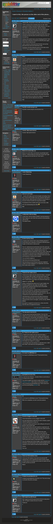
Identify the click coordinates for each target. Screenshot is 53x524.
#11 (50, 310)
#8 (50, 212)
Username (5, 40)
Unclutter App (6, 63)
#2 (50, 55)
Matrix (6, 17)
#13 (50, 351)
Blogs (5, 135)
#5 (50, 149)
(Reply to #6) (24, 192)
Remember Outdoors (27, 11)
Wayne (15, 456)
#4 (50, 128)
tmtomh (15, 57)
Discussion (19, 11)
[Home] (11, 6)
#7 (50, 192)
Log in (13, 18)
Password (5, 44)
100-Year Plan (43, 8)
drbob (14, 130)
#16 (50, 414)
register (17, 18)
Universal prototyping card (6, 81)
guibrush (5, 108)
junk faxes (35, 385)
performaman (16, 172)
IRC (6, 16)
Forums (7, 8)
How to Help (6, 170)
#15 (50, 394)
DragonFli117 (16, 214)
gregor (4, 123)
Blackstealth (16, 375)
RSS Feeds (6, 138)
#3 (50, 105)
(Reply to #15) (25, 414)
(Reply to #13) (24, 373)
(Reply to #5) (24, 170)
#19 (50, 495)
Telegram (7, 26)
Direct (5, 62)
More (9, 97)
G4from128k (16, 239)
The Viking (5, 129)
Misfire (6, 20)
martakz (15, 23)
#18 (50, 474)
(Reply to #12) (25, 351)
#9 (50, 236)
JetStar (15, 151)
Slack (6, 25)
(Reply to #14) (24, 394)
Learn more (5, 28)
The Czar (15, 416)
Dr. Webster (16, 107)
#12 (50, 330)
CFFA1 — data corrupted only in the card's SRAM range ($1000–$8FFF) (8, 106)
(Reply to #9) (24, 271)
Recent (11, 8)
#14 (50, 373)
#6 (50, 170)
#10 (50, 271)
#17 (50, 454)
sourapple (16, 476)
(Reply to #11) (25, 330)
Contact (49, 8)
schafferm (5, 118)
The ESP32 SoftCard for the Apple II (6, 95)
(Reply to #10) (24, 310)
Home (4, 8)
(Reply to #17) (25, 474)
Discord (7, 19)
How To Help (36, 8)
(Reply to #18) (25, 495)
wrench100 (5, 113)
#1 (50, 20)
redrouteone (16, 312)
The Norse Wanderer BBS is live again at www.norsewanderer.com (8, 126)
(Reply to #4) (24, 149)
